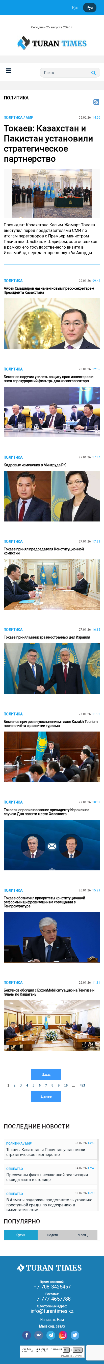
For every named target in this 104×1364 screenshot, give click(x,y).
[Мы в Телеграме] (50, 1335)
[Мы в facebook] (26, 1335)
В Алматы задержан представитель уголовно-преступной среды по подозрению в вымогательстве (50, 1205)
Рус (90, 8)
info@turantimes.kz (52, 1311)
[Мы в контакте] (38, 1335)
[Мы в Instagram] (63, 1335)
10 (66, 1085)
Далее (46, 1096)
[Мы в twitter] (75, 1335)
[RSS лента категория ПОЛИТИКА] (96, 102)
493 (82, 1085)
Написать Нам (52, 1320)
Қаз (75, 8)
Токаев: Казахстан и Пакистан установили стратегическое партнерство (45, 1152)
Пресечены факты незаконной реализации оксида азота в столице (47, 1177)
